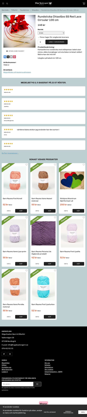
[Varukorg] (84, 3)
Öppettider (6, 363)
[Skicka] (37, 384)
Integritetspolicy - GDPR (53, 372)
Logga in (5, 372)
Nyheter (48, 365)
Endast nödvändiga (68, 412)
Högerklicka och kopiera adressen (17, 72)
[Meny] (3, 3)
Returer (48, 374)
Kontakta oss (6, 367)
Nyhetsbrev (49, 367)
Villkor (4, 365)
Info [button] (9, 211)
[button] (21, 211)
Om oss (47, 363)
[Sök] (7, 4)
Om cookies (49, 369)
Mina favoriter (7, 369)
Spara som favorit (16, 51)
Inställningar (50, 412)
